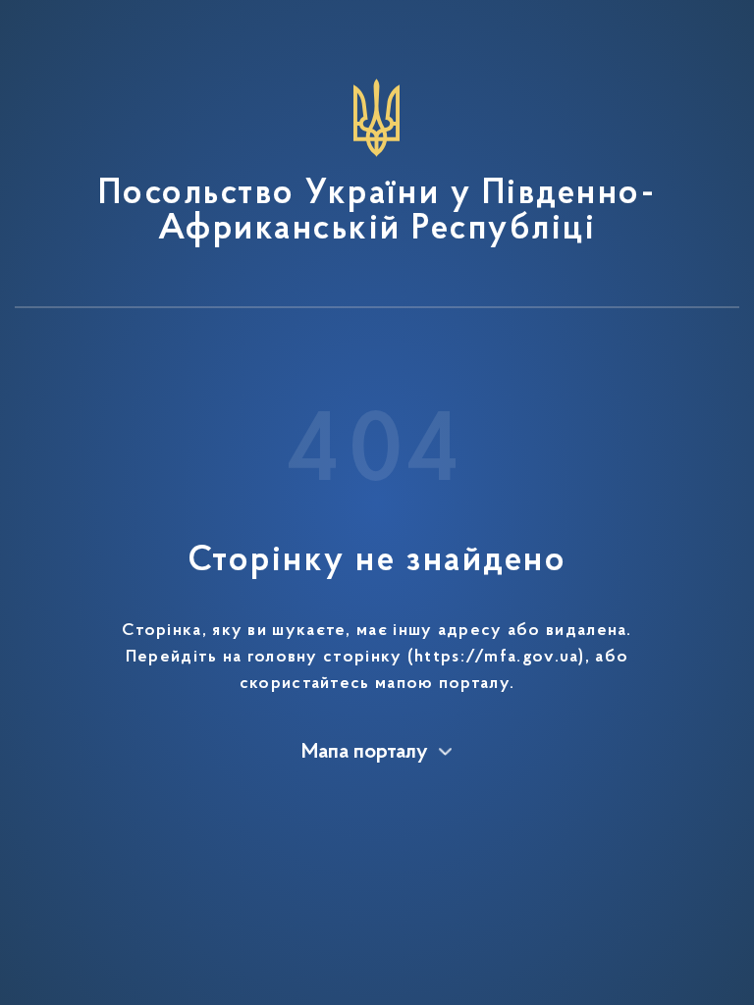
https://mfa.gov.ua (496, 657)
